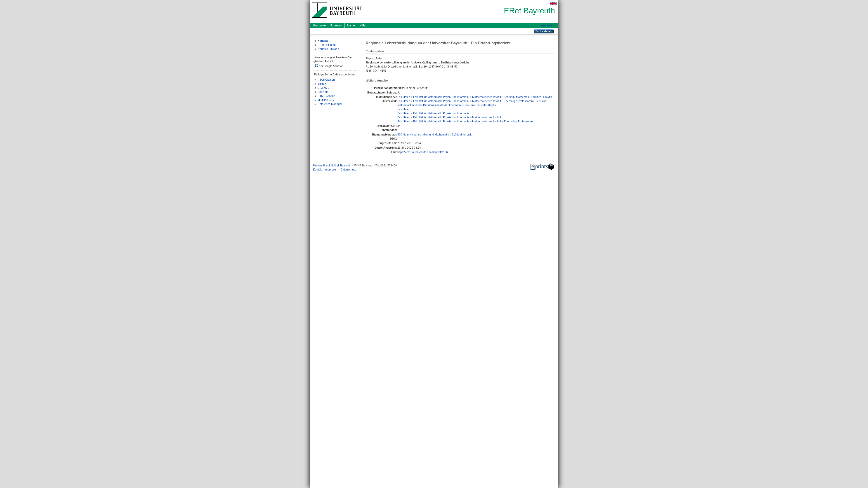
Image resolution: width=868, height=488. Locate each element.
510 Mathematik (462, 134)
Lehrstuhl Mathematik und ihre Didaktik (528, 97)
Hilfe (363, 25)
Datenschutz (348, 169)
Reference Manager (330, 104)
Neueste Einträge (328, 49)
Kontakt (318, 169)
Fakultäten (403, 97)
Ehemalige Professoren (518, 101)
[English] (553, 3)
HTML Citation (326, 96)
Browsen (336, 25)
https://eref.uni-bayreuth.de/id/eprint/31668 (423, 152)
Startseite (319, 25)
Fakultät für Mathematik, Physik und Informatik (441, 97)
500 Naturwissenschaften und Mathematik (423, 134)
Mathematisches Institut (486, 97)
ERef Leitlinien (327, 45)
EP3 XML (323, 87)
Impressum (332, 169)
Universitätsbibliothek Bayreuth (332, 165)
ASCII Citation (326, 79)
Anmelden (547, 25)
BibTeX (322, 83)
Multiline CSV (326, 100)
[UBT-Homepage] (337, 19)
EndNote (323, 91)
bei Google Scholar (330, 66)
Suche (351, 25)
